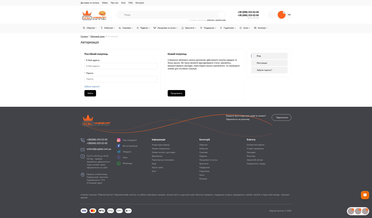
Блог (123, 3)
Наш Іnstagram (130, 140)
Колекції (203, 179)
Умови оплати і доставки (163, 152)
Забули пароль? (92, 86)
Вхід (259, 56)
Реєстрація (262, 63)
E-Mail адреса (92, 60)
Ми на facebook (130, 146)
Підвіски (203, 156)
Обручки (203, 145)
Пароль (89, 73)
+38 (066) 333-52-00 (248, 15)
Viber (125, 157)
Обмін (105, 3)
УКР (289, 15)
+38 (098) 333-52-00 (248, 12)
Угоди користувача (160, 145)
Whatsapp (127, 163)
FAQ (131, 3)
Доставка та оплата (90, 3)
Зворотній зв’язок (255, 160)
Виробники (157, 156)
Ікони (201, 175)
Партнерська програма (163, 160)
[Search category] (120, 15)
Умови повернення (161, 148)
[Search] (215, 15)
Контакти (140, 3)
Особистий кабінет (255, 145)
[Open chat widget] (365, 195)
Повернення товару (256, 163)
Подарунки (204, 167)
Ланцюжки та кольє (208, 160)
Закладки (251, 152)
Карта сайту (157, 167)
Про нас (114, 3)
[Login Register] (272, 15)
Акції (154, 163)
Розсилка (251, 156)
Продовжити (176, 93)
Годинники (204, 171)
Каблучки (203, 148)
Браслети (203, 163)
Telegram (127, 152)
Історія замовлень (255, 148)
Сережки (203, 152)
